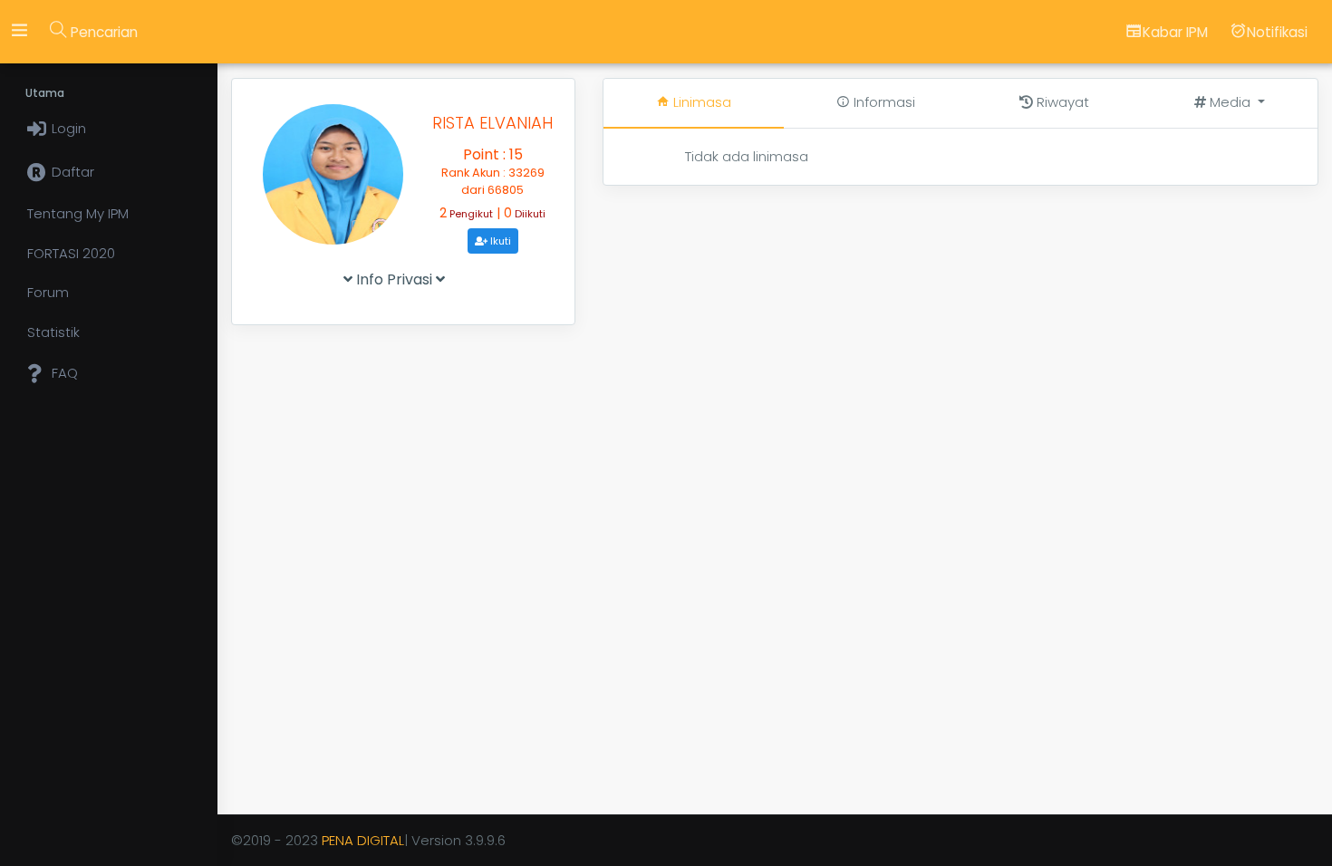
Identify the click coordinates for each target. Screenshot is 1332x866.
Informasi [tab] (882, 101)
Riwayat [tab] (1061, 101)
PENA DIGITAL (363, 840)
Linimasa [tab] (700, 101)
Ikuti (499, 241)
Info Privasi (394, 279)
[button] (1230, 103)
